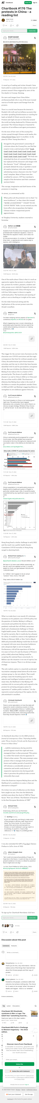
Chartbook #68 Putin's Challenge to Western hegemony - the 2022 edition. (15, 1029)
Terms (23, 1090)
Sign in (35, 2)
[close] (33, 1035)
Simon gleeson (10, 979)
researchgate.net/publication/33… (14, 498)
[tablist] (10, 946)
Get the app (29, 1094)
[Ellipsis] (36, 963)
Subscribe (28, 2)
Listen (35, 20)
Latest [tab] (9, 1006)
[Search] (35, 1006)
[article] (19, 1017)
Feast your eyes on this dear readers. (13, 1018)
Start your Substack (14, 1094)
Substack (10, 1099)
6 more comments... (8, 996)
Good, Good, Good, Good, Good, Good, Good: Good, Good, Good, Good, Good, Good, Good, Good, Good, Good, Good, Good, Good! (20, 153)
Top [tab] (4, 1006)
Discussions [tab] (16, 1006)
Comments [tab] (6, 946)
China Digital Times (9, 137)
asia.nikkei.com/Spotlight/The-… (13, 447)
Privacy (18, 1090)
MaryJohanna (10, 963)
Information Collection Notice (25, 1077)
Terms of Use (30, 1075)
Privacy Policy (20, 1079)
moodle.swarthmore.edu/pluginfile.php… (16, 813)
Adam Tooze (9, 19)
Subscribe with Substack (21, 1071)
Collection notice (31, 1090)
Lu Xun (27, 844)
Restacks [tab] (14, 946)
